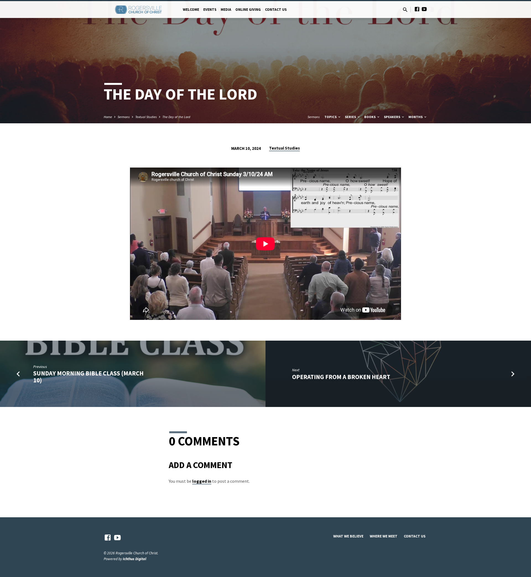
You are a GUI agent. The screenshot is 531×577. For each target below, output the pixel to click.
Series (351, 117)
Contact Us (276, 9)
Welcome (191, 9)
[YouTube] (424, 9)
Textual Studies (146, 117)
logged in (201, 481)
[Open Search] (405, 10)
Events (210, 9)
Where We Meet (383, 536)
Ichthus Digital (134, 559)
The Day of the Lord (176, 117)
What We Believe (348, 536)
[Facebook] (417, 9)
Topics (330, 117)
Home (108, 117)
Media (226, 9)
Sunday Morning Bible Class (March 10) (88, 376)
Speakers (392, 117)
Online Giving (248, 9)
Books (370, 117)
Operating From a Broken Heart (341, 377)
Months (415, 117)
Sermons (124, 117)
